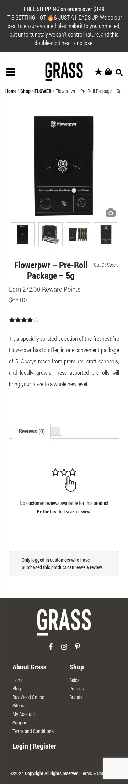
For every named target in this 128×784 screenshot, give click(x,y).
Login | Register (34, 745)
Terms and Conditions (33, 731)
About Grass (29, 666)
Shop (25, 91)
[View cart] (108, 72)
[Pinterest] (77, 649)
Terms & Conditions (99, 773)
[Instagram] (64, 649)
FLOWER (43, 91)
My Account (23, 714)
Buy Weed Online (28, 697)
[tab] (32, 431)
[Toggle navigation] (10, 72)
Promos (76, 688)
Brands (75, 697)
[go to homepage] (64, 625)
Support (20, 722)
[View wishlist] (98, 72)
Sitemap (20, 705)
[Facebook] (50, 649)
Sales (74, 680)
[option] (64, 166)
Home (10, 91)
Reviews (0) (32, 431)
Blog (16, 688)
